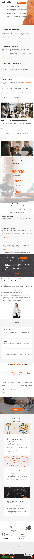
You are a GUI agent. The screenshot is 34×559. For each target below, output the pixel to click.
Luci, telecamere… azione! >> (6, 237)
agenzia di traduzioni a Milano (23, 82)
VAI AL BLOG (21, 421)
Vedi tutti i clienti (17, 273)
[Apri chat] (32, 557)
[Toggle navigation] (31, 2)
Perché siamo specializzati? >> (6, 223)
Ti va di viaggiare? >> (4, 249)
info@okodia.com (12, 527)
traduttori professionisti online (22, 54)
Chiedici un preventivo (13, 20)
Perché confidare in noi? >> (5, 40)
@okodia (19, 527)
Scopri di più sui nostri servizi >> (6, 57)
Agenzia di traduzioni (5, 527)
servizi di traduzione (17, 364)
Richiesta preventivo (21, 2)
